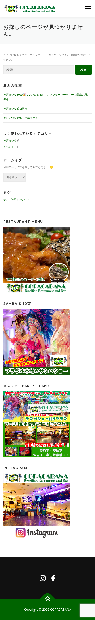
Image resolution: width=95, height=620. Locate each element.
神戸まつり (10, 140)
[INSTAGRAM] (43, 578)
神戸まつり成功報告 (15, 108)
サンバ (7, 199)
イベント (8, 147)
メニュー (88, 8)
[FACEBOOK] (53, 578)
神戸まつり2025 (20, 199)
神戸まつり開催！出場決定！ (20, 118)
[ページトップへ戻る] (47, 599)
